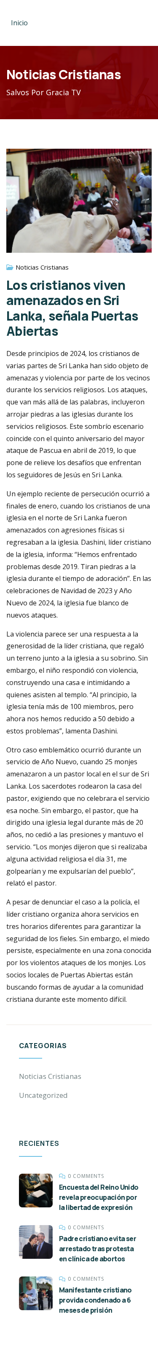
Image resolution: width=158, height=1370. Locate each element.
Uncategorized (43, 1095)
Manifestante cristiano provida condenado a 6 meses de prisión (95, 1300)
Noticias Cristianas (42, 267)
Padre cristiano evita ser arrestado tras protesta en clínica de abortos (97, 1248)
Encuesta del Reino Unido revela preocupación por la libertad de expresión (99, 1197)
